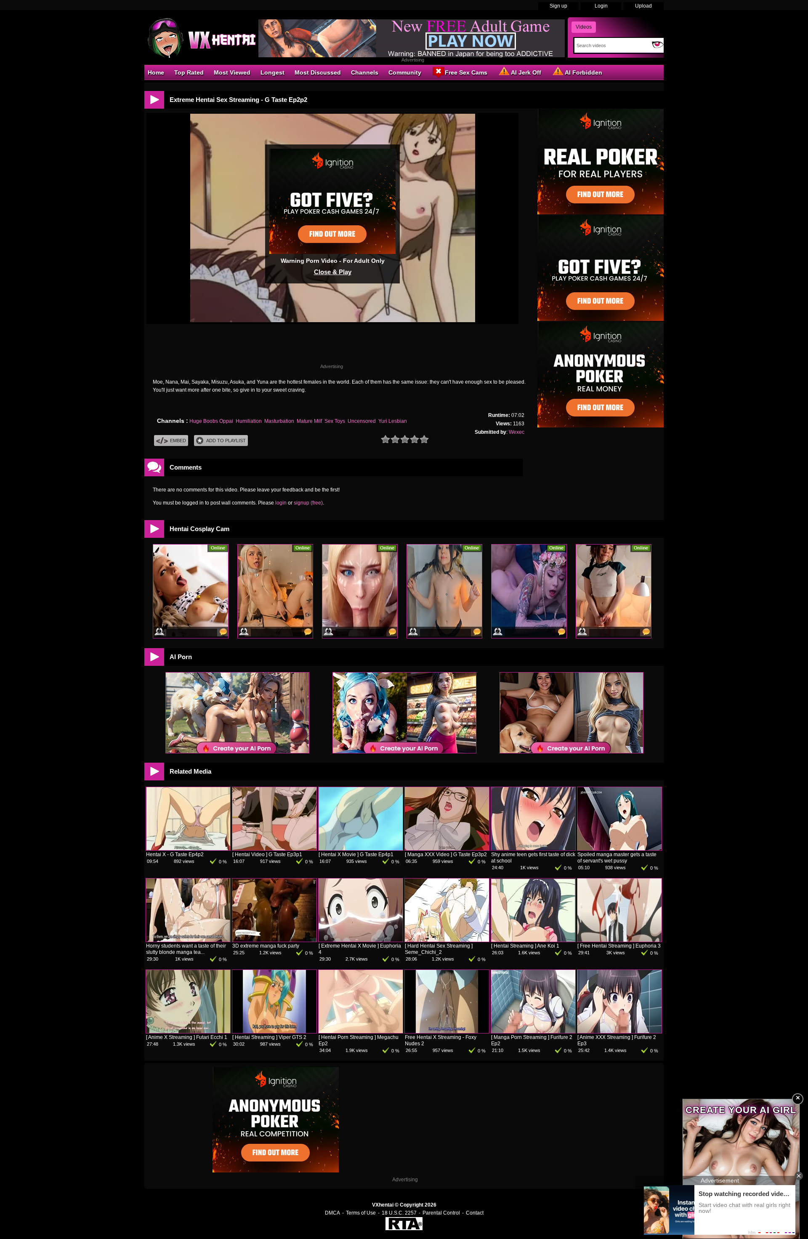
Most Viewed (232, 72)
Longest (272, 72)
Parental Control (441, 1213)
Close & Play (332, 271)
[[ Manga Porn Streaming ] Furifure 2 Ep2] (533, 1031)
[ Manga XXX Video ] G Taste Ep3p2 (446, 854)
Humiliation (249, 421)
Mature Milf (309, 421)
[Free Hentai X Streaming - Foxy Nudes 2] (447, 1031)
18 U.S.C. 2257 (399, 1213)
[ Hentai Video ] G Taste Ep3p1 (267, 854)
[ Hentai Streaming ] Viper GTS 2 (269, 1037)
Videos (584, 27)
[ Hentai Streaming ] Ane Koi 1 (525, 946)
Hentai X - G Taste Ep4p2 (175, 854)
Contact (475, 1213)
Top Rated (189, 72)
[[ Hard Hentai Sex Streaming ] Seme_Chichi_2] (447, 940)
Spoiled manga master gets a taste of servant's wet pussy (616, 858)
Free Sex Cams (466, 72)
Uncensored (362, 421)
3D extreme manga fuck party (265, 946)
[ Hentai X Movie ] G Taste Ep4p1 (356, 854)
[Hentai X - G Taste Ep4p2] (188, 849)
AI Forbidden (583, 72)
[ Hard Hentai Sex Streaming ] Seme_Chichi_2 (439, 949)
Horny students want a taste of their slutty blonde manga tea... (186, 949)
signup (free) (308, 503)
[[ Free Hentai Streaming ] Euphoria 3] (619, 940)
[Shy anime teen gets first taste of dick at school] (533, 849)
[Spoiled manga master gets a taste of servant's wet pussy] (619, 849)
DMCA (332, 1213)
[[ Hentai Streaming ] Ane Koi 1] (533, 940)
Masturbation (279, 421)
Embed (178, 440)
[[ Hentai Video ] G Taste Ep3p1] (274, 849)
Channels (364, 72)
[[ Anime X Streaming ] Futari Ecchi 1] (188, 1031)
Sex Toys (334, 421)
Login (601, 6)
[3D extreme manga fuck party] (274, 940)
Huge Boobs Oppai (211, 421)
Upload (643, 6)
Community (404, 72)
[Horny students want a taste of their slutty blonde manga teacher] (188, 940)
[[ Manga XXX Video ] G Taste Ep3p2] (447, 849)
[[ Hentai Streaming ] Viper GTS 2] (274, 1031)
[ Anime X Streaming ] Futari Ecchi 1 (186, 1037)
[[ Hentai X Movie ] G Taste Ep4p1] (361, 849)
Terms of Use (361, 1213)
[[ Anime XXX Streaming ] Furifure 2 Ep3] (619, 1031)
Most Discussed (318, 72)
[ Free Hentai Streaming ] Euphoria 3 (619, 946)
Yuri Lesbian (392, 421)
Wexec (516, 432)
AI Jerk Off (526, 72)
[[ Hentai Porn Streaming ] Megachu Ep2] (361, 1031)
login (281, 503)
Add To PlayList (226, 440)
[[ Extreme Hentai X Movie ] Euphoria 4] (361, 940)
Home (156, 72)
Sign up (558, 6)
